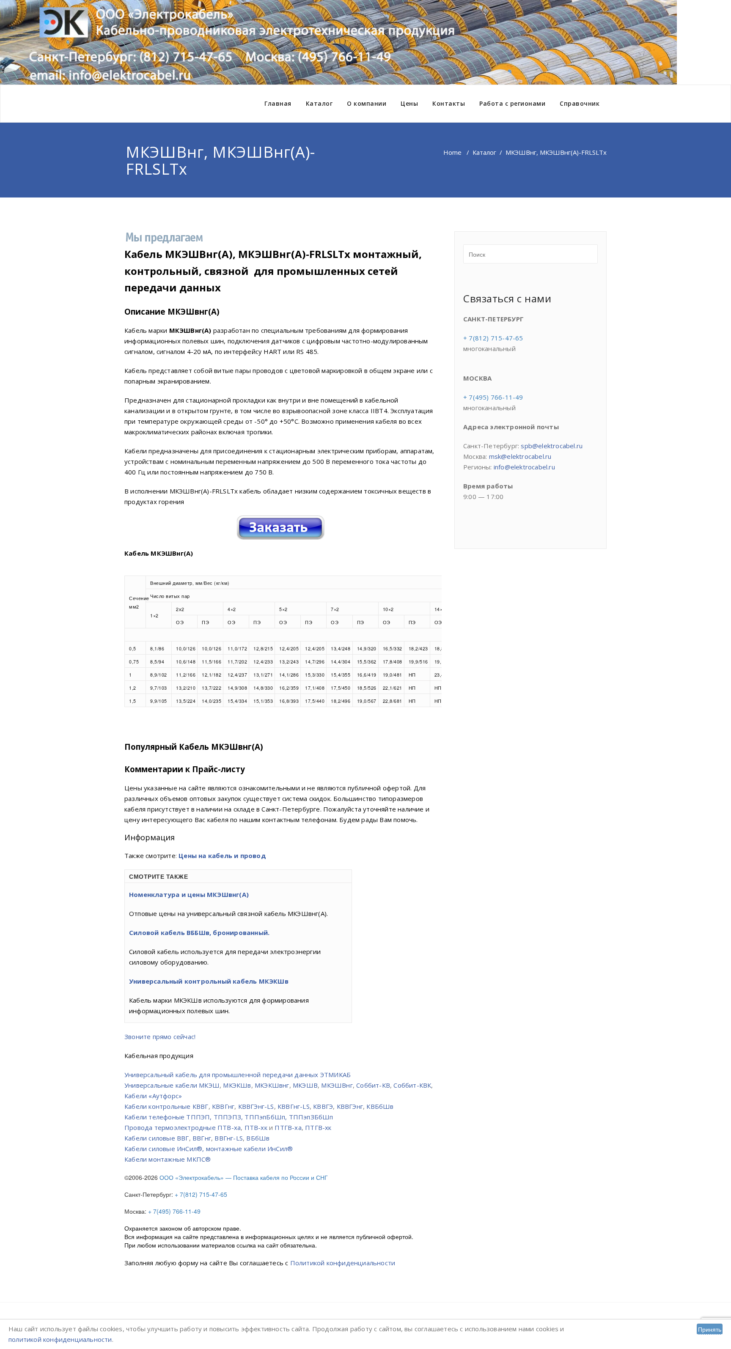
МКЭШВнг (336, 1085)
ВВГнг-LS (228, 1138)
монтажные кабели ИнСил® (249, 1148)
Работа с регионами (512, 103)
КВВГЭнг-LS (256, 1106)
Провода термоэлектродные (170, 1127)
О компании (366, 103)
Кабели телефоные (154, 1117)
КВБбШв (379, 1106)
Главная (277, 103)
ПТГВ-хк (318, 1127)
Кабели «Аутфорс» (153, 1095)
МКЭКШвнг (272, 1085)
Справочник (579, 103)
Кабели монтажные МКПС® (167, 1159)
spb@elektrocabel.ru (552, 445)
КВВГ (200, 1106)
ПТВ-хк (256, 1127)
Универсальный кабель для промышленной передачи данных (221, 1074)
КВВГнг (223, 1106)
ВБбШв (257, 1138)
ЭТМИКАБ (335, 1074)
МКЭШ (209, 1085)
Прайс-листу (218, 769)
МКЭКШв (237, 1085)
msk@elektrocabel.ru (520, 456)
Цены (409, 103)
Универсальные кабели (160, 1085)
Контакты (448, 103)
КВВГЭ (323, 1106)
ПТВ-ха (229, 1127)
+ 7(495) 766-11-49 (176, 1211)
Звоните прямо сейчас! (159, 1036)
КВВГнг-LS (294, 1106)
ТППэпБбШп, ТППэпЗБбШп (289, 1117)
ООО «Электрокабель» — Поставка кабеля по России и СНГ (243, 1177)
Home (452, 152)
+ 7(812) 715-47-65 (203, 1194)
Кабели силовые (149, 1138)
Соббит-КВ (373, 1085)
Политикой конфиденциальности (343, 1263)
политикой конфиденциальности (60, 1339)
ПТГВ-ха (288, 1127)
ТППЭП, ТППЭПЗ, (214, 1117)
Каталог (319, 103)
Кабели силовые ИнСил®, (165, 1148)
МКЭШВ (305, 1085)
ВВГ (183, 1138)
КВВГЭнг (350, 1106)
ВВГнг (201, 1138)
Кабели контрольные (157, 1106)
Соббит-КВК (412, 1085)
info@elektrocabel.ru (524, 467)
